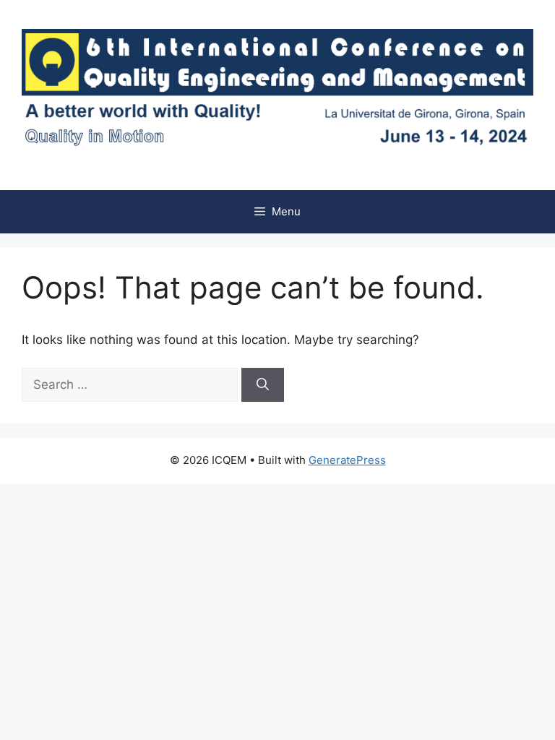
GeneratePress (347, 460)
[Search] (262, 385)
